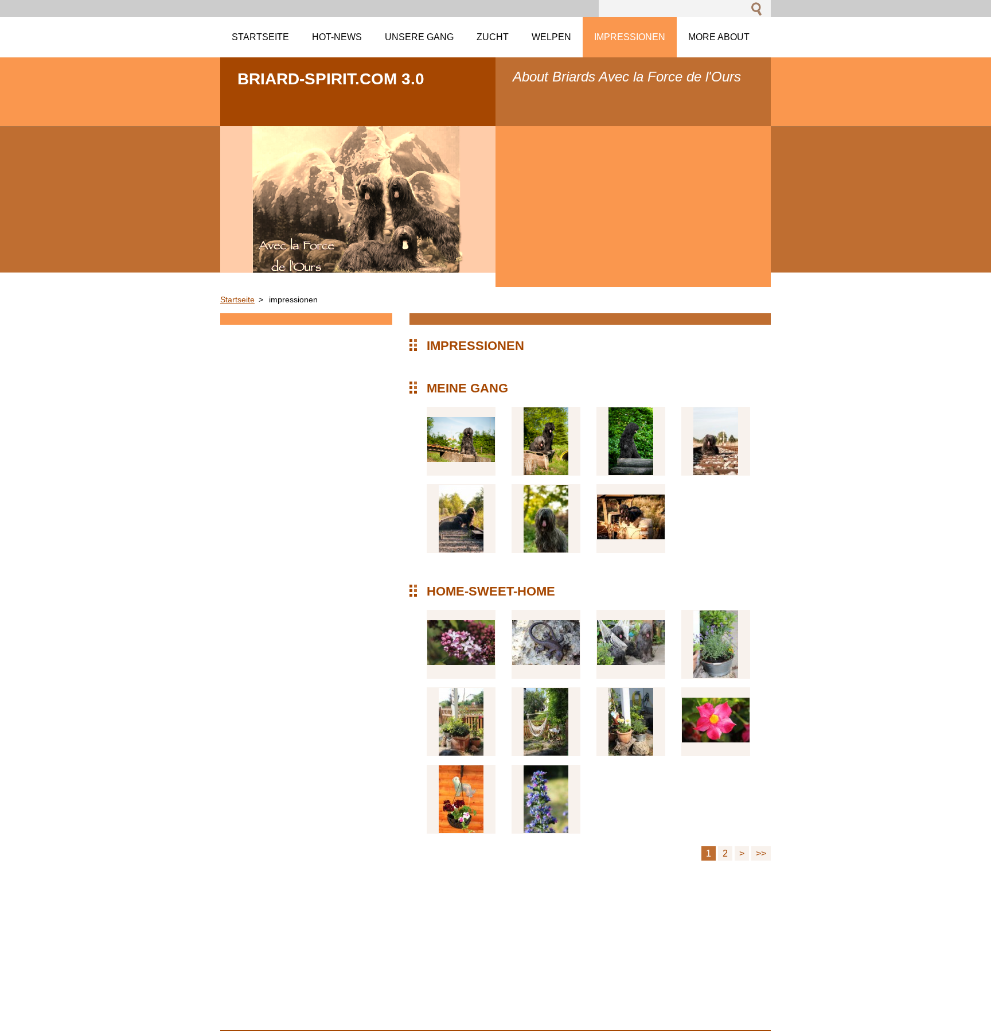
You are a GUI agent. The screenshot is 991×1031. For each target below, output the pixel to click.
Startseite (237, 299)
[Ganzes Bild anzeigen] (461, 441)
